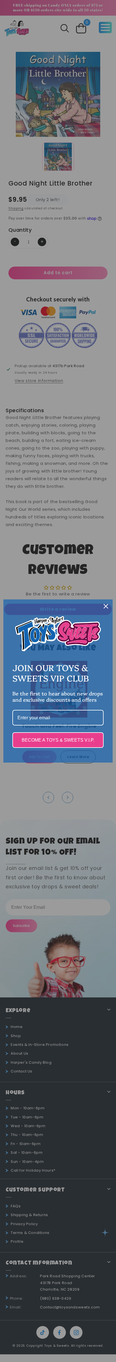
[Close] (106, 606)
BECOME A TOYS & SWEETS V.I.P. (58, 740)
